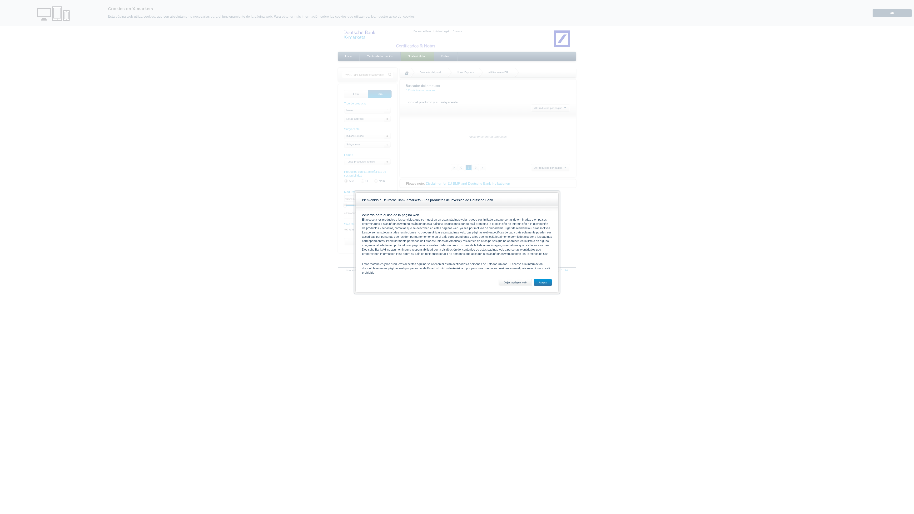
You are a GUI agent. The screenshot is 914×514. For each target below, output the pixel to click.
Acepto (543, 282)
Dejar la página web (515, 282)
